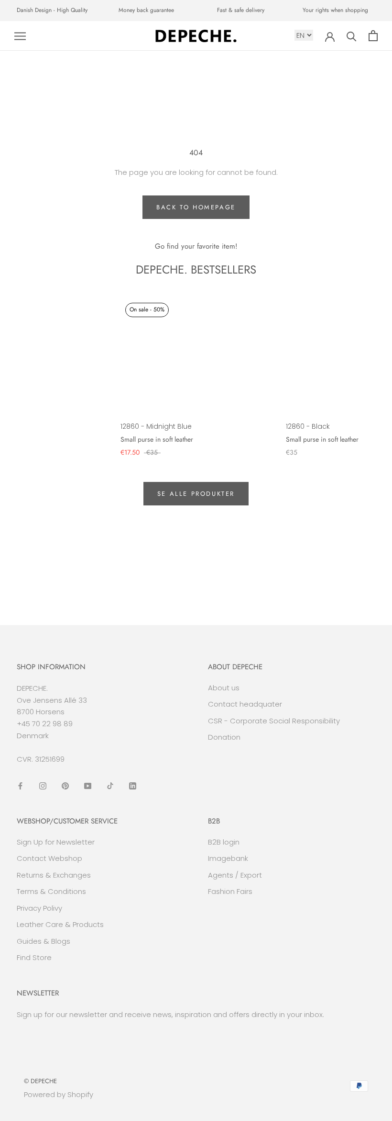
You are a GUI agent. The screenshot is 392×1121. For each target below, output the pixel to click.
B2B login (224, 842)
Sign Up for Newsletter (56, 842)
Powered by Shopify (58, 1094)
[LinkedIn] (132, 785)
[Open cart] (373, 35)
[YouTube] (87, 785)
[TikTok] (110, 785)
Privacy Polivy (39, 908)
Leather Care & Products (60, 924)
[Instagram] (42, 785)
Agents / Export (235, 875)
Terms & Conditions (51, 891)
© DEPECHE (40, 1081)
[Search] (352, 36)
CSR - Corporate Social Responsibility (274, 721)
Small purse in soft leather (156, 439)
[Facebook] (20, 785)
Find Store (34, 957)
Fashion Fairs (230, 891)
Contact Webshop (49, 858)
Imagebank (228, 858)
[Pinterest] (65, 785)
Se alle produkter (196, 493)
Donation (224, 737)
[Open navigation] (20, 36)
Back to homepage (196, 207)
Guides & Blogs (43, 941)
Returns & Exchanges (54, 875)
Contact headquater (245, 704)
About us (224, 688)
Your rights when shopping (335, 10)
